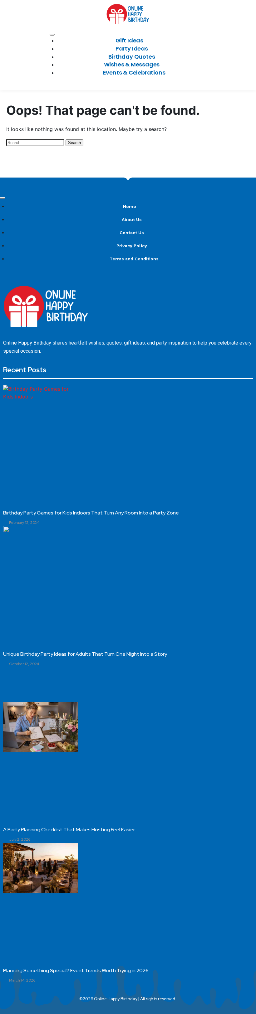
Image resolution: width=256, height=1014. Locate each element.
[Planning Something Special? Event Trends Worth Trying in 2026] (40, 868)
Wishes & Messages (132, 64)
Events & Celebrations (134, 72)
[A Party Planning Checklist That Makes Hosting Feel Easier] (40, 727)
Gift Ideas (129, 40)
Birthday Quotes (131, 56)
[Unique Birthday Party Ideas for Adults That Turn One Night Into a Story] (40, 551)
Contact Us (132, 232)
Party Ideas (132, 48)
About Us (132, 219)
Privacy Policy (131, 245)
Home (129, 206)
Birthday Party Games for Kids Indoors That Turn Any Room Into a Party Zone (91, 512)
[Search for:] (36, 142)
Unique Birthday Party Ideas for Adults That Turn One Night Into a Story (85, 654)
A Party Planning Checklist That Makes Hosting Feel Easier (69, 829)
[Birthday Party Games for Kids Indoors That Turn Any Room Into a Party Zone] (40, 410)
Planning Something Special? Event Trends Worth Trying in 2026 (76, 970)
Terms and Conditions (134, 258)
